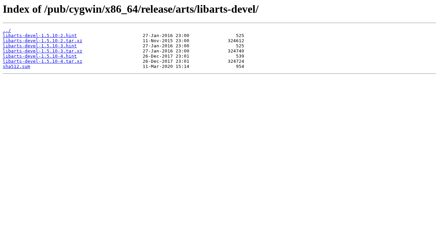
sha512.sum (16, 66)
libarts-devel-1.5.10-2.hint (40, 35)
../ (7, 30)
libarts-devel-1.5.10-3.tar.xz (42, 51)
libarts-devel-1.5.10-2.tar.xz (42, 40)
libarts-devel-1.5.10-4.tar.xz (42, 61)
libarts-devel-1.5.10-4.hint (40, 56)
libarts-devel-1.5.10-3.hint (40, 45)
